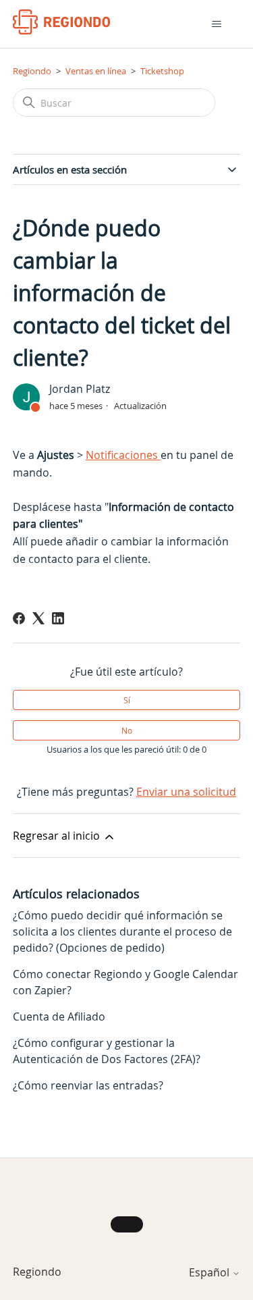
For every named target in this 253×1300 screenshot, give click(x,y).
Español (210, 1272)
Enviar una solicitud (186, 791)
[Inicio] (62, 21)
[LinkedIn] (58, 618)
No (126, 730)
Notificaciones (123, 455)
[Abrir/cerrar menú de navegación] (216, 24)
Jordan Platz (79, 388)
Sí (126, 700)
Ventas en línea (95, 71)
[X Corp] (38, 618)
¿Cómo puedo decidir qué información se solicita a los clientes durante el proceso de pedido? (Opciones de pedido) (122, 931)
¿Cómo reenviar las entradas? (88, 1085)
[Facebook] (19, 618)
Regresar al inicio (58, 835)
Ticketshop (162, 71)
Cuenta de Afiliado (59, 1016)
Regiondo (32, 71)
